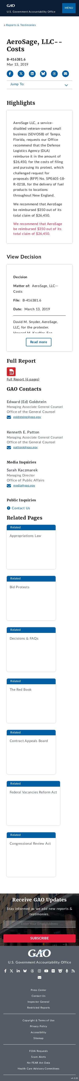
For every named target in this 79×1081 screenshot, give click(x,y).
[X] (23, 73)
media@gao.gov (24, 485)
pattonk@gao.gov (25, 447)
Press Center (38, 990)
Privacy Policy (38, 1026)
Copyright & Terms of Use (39, 1020)
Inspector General (39, 1002)
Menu (69, 8)
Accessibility (38, 1032)
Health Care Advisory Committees (38, 1068)
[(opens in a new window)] (5, 971)
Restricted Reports (38, 1007)
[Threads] (56, 73)
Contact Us (20, 508)
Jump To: (17, 84)
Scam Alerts (38, 1057)
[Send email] (67, 73)
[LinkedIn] (34, 73)
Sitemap (38, 1038)
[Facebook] (12, 73)
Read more (38, 342)
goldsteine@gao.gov (27, 417)
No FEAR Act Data (38, 1063)
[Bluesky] (45, 73)
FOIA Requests (38, 1051)
